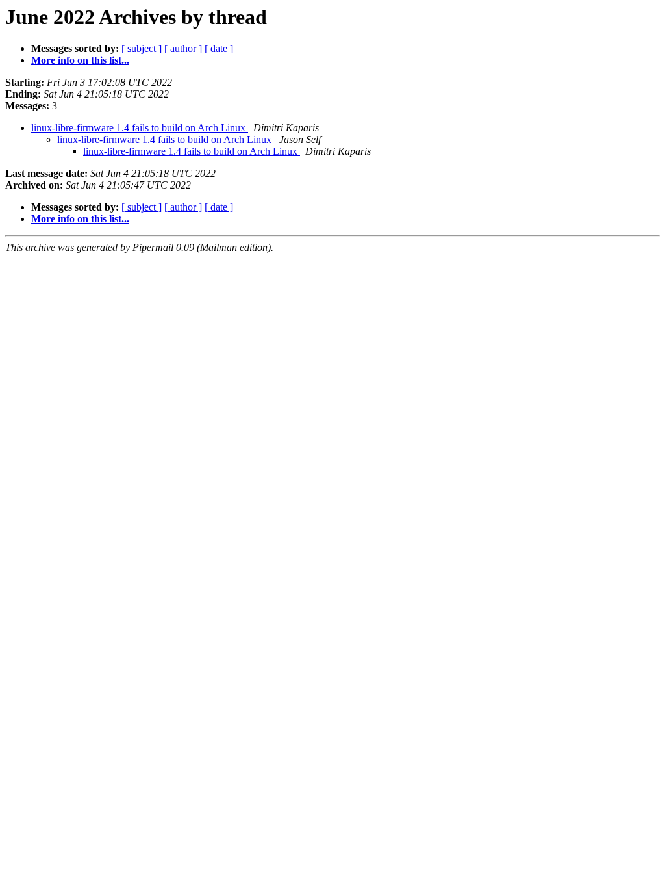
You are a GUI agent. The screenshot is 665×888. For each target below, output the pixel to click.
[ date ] (219, 48)
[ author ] (183, 48)
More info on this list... (80, 60)
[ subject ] (141, 48)
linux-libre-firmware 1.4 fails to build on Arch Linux (139, 127)
